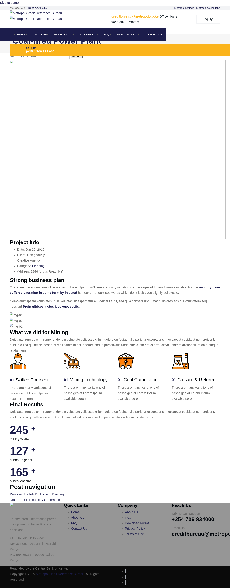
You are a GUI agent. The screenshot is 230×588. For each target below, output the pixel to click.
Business (86, 34)
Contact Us (153, 34)
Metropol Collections (208, 7)
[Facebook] (125, 571)
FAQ (107, 34)
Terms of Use (134, 534)
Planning (38, 266)
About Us (40, 34)
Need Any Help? (37, 7)
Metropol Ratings (184, 7)
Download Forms (137, 523)
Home (21, 34)
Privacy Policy (135, 528)
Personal (61, 34)
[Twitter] (125, 577)
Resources (125, 34)
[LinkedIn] (125, 582)
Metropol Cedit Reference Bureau (60, 574)
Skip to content (10, 2)
